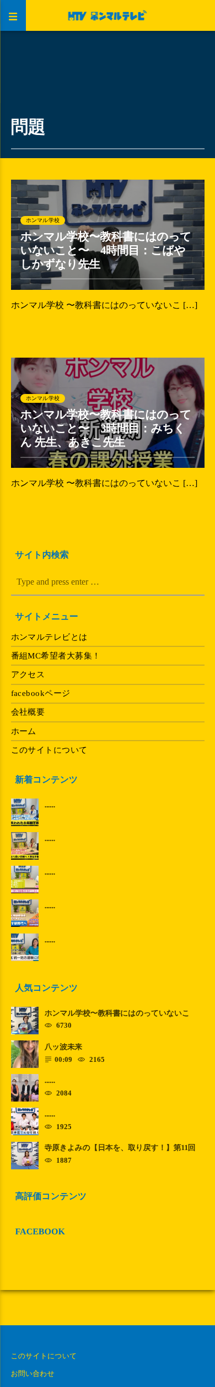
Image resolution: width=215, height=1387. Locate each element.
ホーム (23, 731)
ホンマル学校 (43, 220)
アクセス (28, 674)
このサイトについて (49, 750)
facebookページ (41, 693)
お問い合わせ (33, 1373)
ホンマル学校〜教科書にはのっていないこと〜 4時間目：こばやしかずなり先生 (105, 250)
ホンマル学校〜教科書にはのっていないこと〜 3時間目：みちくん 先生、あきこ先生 (105, 428)
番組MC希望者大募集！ (56, 655)
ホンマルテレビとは (49, 637)
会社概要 (28, 712)
